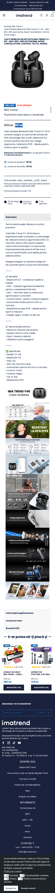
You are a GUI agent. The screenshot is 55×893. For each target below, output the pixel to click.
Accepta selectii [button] (28, 888)
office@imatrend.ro (27, 851)
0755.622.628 (36, 8)
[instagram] (8, 743)
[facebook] (3, 743)
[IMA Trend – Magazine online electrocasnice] (24, 14)
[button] (6, 875)
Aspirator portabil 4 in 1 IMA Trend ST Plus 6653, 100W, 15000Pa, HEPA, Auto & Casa (41, 673)
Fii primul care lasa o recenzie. (24, 115)
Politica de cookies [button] (13, 871)
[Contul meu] (47, 15)
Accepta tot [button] (11, 888)
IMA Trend (11, 110)
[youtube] (19, 743)
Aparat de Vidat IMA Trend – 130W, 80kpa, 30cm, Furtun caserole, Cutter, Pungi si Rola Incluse (12, 673)
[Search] (41, 15)
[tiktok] (14, 743)
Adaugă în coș (14, 687)
